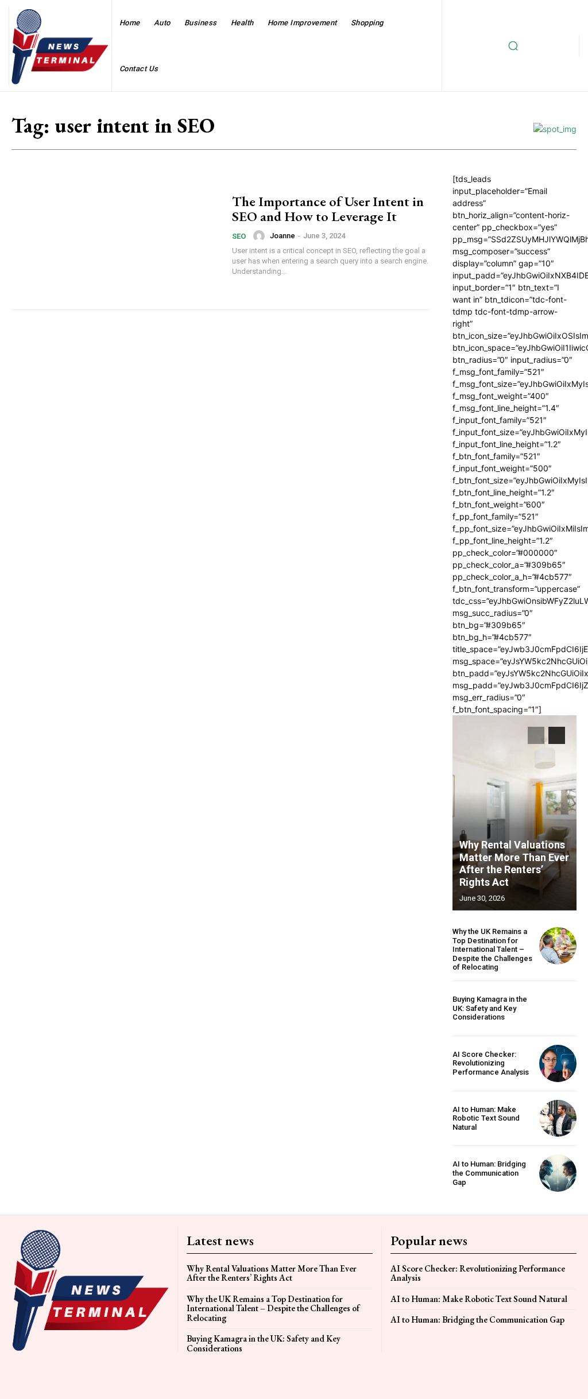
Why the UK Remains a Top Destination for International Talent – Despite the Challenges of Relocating (492, 949)
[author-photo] (260, 236)
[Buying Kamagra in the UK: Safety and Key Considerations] (558, 1008)
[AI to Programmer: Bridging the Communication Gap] (558, 1173)
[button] (513, 46)
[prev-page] (536, 735)
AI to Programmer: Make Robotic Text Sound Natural (486, 1118)
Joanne (282, 235)
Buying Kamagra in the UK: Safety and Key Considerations (489, 1008)
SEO (239, 236)
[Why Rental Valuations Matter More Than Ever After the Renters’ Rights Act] (514, 812)
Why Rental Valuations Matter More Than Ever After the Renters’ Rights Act (514, 863)
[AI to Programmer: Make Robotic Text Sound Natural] (558, 1118)
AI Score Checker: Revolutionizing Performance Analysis (490, 1063)
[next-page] (556, 735)
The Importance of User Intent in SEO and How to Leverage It (328, 208)
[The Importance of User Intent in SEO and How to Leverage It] (115, 235)
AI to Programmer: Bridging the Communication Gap (489, 1173)
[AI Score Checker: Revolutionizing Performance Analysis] (558, 1063)
